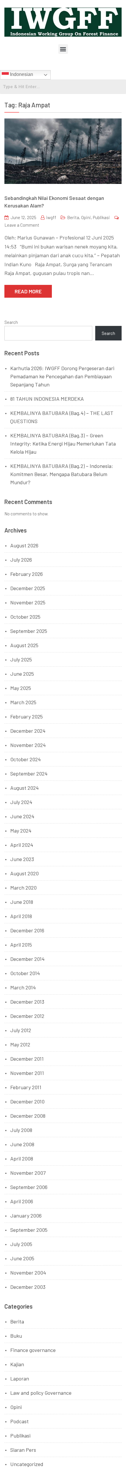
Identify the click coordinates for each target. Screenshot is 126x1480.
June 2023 (22, 859)
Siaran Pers (23, 1450)
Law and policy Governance (40, 1393)
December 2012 (27, 1016)
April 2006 (21, 1201)
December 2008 (27, 1115)
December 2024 (27, 730)
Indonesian (21, 74)
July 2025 (21, 659)
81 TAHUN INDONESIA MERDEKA (47, 398)
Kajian (17, 1364)
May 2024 (20, 830)
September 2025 (28, 631)
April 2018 (21, 916)
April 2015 (21, 944)
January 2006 (26, 1215)
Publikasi (101, 217)
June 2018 (21, 902)
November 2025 (27, 602)
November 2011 (27, 1073)
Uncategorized (26, 1464)
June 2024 (22, 816)
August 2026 (24, 545)
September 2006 (28, 1187)
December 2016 (27, 930)
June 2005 (22, 1258)
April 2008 (21, 1158)
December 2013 (27, 1001)
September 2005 (28, 1230)
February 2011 (25, 1087)
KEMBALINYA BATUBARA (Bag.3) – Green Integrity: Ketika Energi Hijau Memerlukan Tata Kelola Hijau (63, 443)
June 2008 (22, 1144)
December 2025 (27, 588)
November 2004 (28, 1272)
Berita (73, 217)
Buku (16, 1335)
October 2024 (25, 759)
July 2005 (21, 1244)
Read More (28, 291)
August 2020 (24, 873)
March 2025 (23, 702)
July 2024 (21, 802)
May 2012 (20, 1044)
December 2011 (27, 1058)
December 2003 (27, 1287)
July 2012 (20, 1030)
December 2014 (27, 959)
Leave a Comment (21, 225)
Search (11, 322)
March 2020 (23, 887)
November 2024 (28, 745)
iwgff (51, 217)
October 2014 (25, 973)
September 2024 (28, 773)
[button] (63, 49)
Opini (86, 217)
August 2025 (24, 645)
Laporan (19, 1378)
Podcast (19, 1421)
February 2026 (26, 574)
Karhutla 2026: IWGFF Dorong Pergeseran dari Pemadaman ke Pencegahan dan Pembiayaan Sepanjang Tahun (62, 376)
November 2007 (28, 1173)
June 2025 (22, 673)
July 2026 (21, 559)
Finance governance (33, 1350)
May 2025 (20, 688)
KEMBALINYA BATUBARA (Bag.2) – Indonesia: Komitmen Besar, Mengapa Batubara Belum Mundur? (61, 474)
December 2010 (27, 1101)
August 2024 (24, 788)
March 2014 (23, 987)
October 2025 (25, 616)
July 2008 (21, 1130)
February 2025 (26, 716)
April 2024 (21, 845)
